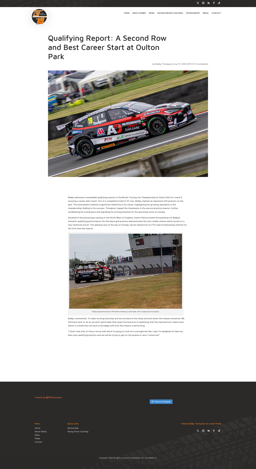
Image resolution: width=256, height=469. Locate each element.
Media (206, 13)
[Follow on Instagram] (203, 3)
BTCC (191, 64)
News (152, 13)
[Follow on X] (198, 3)
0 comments (202, 64)
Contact (216, 13)
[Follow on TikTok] (219, 3)
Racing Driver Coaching (170, 13)
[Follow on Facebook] (214, 3)
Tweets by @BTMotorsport (48, 397)
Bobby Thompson (164, 64)
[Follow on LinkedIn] (208, 3)
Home (126, 13)
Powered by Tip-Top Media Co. (143, 458)
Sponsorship (193, 13)
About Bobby (139, 13)
